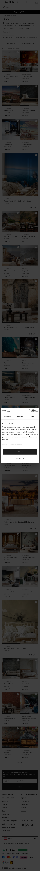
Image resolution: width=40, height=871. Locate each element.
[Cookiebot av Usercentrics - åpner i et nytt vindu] (29, 411)
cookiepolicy (17, 444)
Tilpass (18, 458)
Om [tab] (32, 416)
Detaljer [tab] (20, 416)
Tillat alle (20, 452)
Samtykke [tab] (7, 416)
